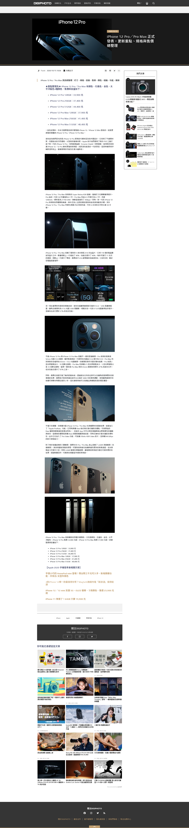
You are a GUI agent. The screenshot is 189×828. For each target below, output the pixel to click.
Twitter (114, 70)
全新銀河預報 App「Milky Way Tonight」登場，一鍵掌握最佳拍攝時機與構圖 (108, 699)
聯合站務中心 (126, 819)
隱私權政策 (100, 819)
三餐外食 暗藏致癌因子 (102, 725)
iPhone (58, 618)
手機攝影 (78, 618)
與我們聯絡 (112, 819)
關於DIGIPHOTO (64, 819)
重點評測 (87, 3)
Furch (43, 71)
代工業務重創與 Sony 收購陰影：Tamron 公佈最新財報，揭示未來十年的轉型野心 (79, 672)
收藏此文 (69, 71)
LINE (110, 70)
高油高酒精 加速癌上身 (45, 753)
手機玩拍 (97, 3)
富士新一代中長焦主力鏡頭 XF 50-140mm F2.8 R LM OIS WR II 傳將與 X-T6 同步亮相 (51, 782)
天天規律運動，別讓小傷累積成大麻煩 (107, 753)
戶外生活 (67, 3)
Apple (68, 618)
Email (119, 70)
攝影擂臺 (107, 3)
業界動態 (77, 3)
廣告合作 (77, 819)
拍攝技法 (58, 3)
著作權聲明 (88, 819)
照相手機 (89, 618)
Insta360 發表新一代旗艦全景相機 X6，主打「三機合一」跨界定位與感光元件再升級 (80, 727)
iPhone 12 (100, 618)
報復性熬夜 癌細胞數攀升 (74, 697)
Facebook (105, 70)
